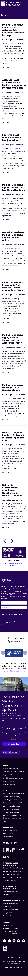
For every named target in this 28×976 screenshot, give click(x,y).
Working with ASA (9, 784)
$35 (20, 728)
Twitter (19, 563)
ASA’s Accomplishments (11, 769)
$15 (20, 733)
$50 (8, 728)
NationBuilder (18, 967)
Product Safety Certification (12, 877)
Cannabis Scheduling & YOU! (12, 803)
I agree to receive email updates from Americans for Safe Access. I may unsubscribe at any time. (12, 614)
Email (18, 957)
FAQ (4, 821)
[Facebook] (9, 941)
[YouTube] (18, 941)
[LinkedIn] (23, 941)
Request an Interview (10, 830)
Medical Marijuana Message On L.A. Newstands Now (12, 387)
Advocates (7, 907)
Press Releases (8, 837)
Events (6, 857)
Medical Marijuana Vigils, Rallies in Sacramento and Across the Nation (12, 338)
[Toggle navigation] (3, 8)
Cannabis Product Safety (11, 797)
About (6, 766)
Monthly (15, 752)
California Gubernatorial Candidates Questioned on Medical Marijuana (12, 490)
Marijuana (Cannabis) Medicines (14, 794)
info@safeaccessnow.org (11, 928)
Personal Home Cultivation (12, 809)
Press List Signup (8, 833)
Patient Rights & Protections (12, 800)
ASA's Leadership (9, 781)
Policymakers (7, 913)
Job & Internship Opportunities (13, 778)
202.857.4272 (7, 925)
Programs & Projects (10, 775)
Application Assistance (11, 874)
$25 (8, 733)
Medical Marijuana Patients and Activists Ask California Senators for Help (13, 30)
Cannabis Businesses (10, 916)
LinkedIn (14, 566)
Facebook (10, 563)
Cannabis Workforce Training (13, 868)
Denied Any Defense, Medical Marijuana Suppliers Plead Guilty (13, 236)
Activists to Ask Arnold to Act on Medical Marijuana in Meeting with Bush (14, 83)
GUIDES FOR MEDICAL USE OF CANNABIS (13, 850)
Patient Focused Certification (10, 864)
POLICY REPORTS (10, 843)
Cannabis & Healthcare (11, 812)
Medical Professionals (10, 910)
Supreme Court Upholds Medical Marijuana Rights (12, 137)
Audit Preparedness (9, 880)
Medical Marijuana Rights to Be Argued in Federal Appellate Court (13, 436)
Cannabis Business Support (12, 871)
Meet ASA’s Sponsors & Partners (14, 772)
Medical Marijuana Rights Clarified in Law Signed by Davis (13, 187)
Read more (5, 67)
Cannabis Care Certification (10, 888)
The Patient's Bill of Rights (11, 806)
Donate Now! (14, 744)
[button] (3, 653)
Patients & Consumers (10, 903)
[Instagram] (14, 941)
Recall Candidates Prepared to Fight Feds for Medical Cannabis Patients (12, 286)
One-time (6, 752)
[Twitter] (4, 941)
